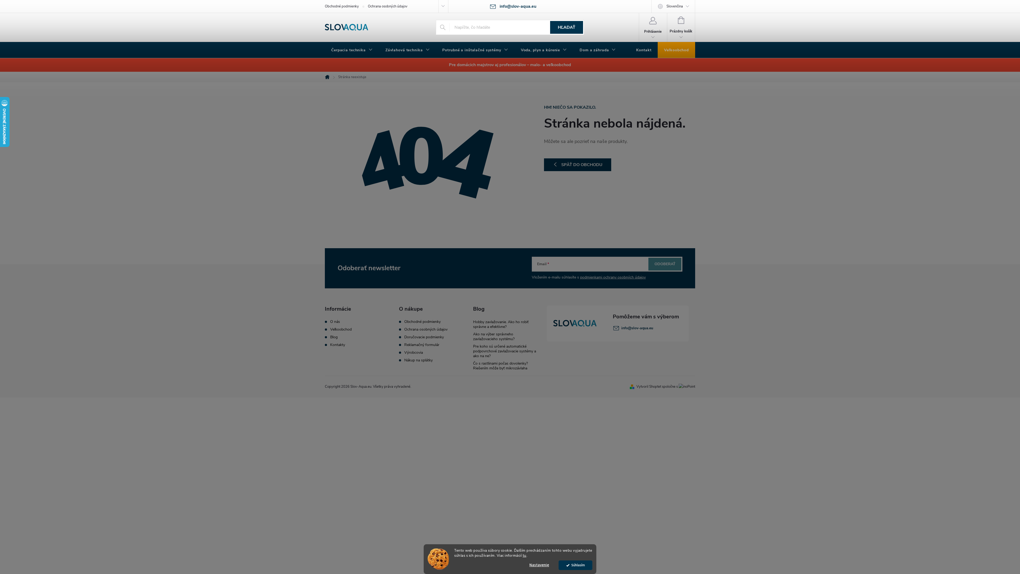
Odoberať (664, 264)
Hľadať (566, 27)
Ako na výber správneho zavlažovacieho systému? (494, 336)
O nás (335, 322)
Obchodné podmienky (342, 6)
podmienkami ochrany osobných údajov (613, 277)
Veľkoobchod (341, 329)
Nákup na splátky (418, 360)
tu (524, 555)
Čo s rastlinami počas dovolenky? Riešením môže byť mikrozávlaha (500, 366)
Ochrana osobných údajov (387, 6)
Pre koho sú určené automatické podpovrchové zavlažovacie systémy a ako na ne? (504, 351)
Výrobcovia (413, 353)
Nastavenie (539, 565)
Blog (334, 337)
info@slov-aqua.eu (637, 328)
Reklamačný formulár (421, 345)
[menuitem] (352, 50)
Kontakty (337, 345)
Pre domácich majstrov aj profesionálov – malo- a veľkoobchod (510, 65)
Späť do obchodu (581, 165)
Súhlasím (578, 565)
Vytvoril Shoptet (648, 386)
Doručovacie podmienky (424, 337)
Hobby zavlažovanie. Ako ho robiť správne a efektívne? (501, 324)
